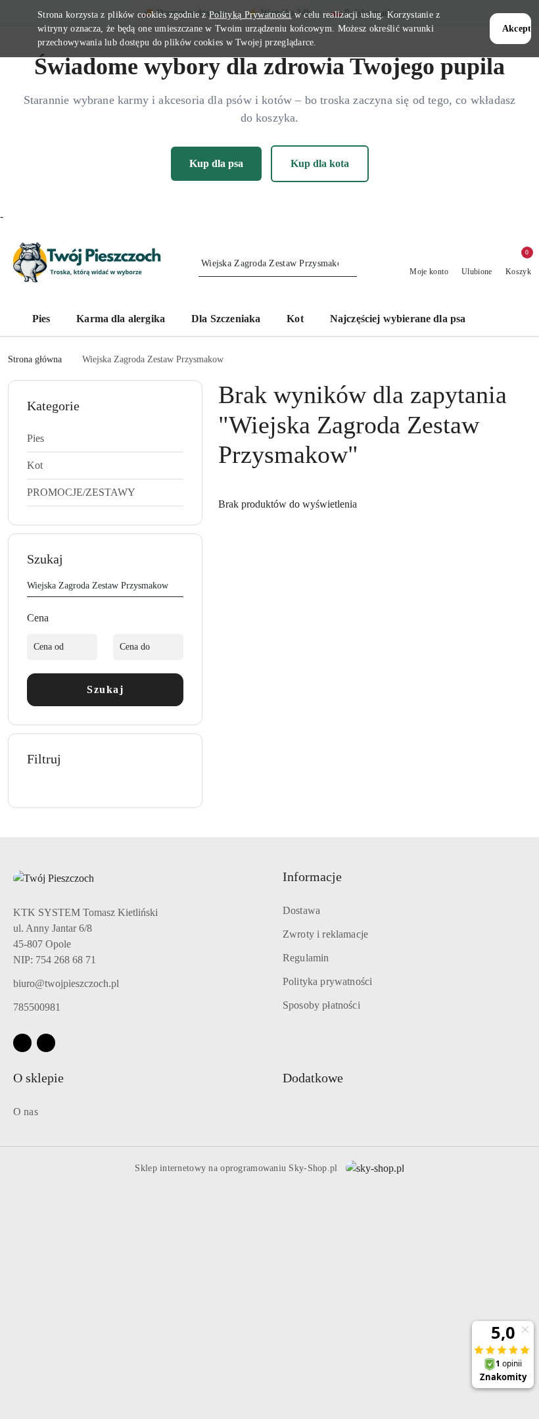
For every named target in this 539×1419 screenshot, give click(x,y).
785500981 (36, 1007)
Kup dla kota (320, 163)
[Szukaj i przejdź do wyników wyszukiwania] (349, 264)
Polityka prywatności (327, 981)
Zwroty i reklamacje (325, 934)
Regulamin (306, 957)
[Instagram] (46, 1043)
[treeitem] (105, 438)
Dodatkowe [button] (313, 1077)
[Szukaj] (178, 588)
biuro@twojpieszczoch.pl (66, 983)
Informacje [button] (312, 876)
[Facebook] (22, 1043)
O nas (25, 1111)
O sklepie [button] (38, 1077)
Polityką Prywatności (250, 15)
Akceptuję (516, 29)
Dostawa (301, 910)
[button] (499, 320)
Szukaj (105, 689)
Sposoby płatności (321, 1005)
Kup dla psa (216, 163)
